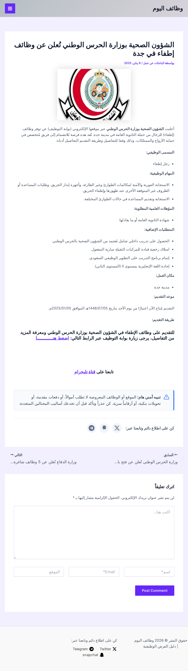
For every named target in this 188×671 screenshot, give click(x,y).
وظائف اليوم (168, 8)
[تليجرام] (91, 428)
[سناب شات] (104, 428)
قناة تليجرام (84, 371)
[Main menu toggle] (10, 8)
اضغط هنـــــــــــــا (52, 338)
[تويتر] (117, 428)
